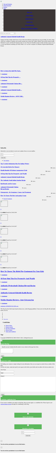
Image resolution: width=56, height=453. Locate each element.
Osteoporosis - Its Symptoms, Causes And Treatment (16, 192)
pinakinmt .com (9, 306)
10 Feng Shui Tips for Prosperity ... (10, 77)
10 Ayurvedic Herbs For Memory (10, 167)
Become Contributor (10, 328)
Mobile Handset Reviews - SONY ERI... (12, 96)
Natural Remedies (29, 25)
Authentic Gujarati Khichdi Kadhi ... (11, 90)
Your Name (3, 369)
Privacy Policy (9, 330)
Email (2, 373)
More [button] (5, 8)
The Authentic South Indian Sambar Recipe (13, 180)
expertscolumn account (6, 404)
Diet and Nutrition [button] (8, 4)
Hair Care (29, 12)
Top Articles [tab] (6, 160)
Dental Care (29, 22)
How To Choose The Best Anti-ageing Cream (13, 196)
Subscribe (3, 157)
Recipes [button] (5, 7)
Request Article (9, 327)
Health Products (29, 19)
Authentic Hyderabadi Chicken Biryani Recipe (18, 285)
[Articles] (1, 1)
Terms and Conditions (11, 331)
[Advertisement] (13, 58)
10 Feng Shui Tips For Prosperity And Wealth (14, 174)
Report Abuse (9, 325)
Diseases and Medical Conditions (29, 28)
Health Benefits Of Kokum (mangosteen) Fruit (14, 170)
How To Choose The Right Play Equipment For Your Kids (22, 271)
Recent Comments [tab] (8, 198)
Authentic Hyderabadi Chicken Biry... (11, 84)
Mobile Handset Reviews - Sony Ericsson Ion (17, 299)
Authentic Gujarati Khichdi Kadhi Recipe (13, 37)
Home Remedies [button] (7, 5)
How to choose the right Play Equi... (11, 71)
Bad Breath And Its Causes (8, 184)
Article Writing (29, 15)
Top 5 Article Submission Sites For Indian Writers (15, 164)
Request (2, 376)
